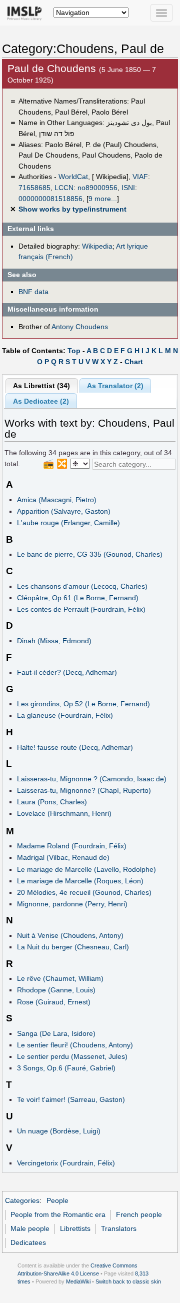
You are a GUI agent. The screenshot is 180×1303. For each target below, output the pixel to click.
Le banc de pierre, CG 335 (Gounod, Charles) (89, 554)
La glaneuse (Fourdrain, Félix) (65, 715)
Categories (22, 1200)
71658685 (34, 188)
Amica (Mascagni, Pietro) (56, 500)
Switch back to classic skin (128, 1281)
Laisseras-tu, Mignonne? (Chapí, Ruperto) (84, 790)
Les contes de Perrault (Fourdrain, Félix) (81, 609)
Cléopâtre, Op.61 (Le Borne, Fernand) (77, 598)
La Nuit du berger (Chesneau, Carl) (73, 947)
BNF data (33, 292)
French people (139, 1214)
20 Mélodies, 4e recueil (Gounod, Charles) (84, 892)
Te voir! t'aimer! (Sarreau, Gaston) (71, 1099)
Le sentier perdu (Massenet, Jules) (72, 1056)
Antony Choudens (80, 327)
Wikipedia (97, 246)
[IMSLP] (27, 12)
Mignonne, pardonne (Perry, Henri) (72, 904)
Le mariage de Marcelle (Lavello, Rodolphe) (86, 869)
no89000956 (98, 188)
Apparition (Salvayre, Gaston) (63, 511)
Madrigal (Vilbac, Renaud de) (63, 857)
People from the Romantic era (58, 1214)
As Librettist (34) (41, 386)
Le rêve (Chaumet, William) (60, 978)
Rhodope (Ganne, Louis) (56, 990)
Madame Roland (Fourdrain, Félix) (71, 846)
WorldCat (73, 177)
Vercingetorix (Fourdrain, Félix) (66, 1163)
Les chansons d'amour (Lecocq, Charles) (82, 586)
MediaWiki (78, 1281)
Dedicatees (28, 1242)
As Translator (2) (115, 386)
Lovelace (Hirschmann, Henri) (64, 813)
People (57, 1200)
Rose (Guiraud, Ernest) (53, 1002)
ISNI (128, 188)
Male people (30, 1228)
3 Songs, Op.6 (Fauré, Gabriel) (66, 1068)
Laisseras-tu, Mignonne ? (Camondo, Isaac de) (91, 779)
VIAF (140, 177)
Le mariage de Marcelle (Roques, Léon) (80, 881)
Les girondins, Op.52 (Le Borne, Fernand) (83, 704)
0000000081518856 (50, 199)
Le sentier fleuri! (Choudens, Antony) (75, 1045)
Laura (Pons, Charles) (52, 802)
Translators (118, 1228)
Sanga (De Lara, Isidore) (56, 1033)
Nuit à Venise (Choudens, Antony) (70, 935)
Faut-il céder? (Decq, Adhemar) (67, 672)
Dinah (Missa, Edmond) (54, 641)
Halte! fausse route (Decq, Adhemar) (75, 747)
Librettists (75, 1228)
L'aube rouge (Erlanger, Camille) (68, 523)
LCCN (64, 188)
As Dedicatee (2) (41, 401)
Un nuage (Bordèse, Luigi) (58, 1131)
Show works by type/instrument (72, 209)
